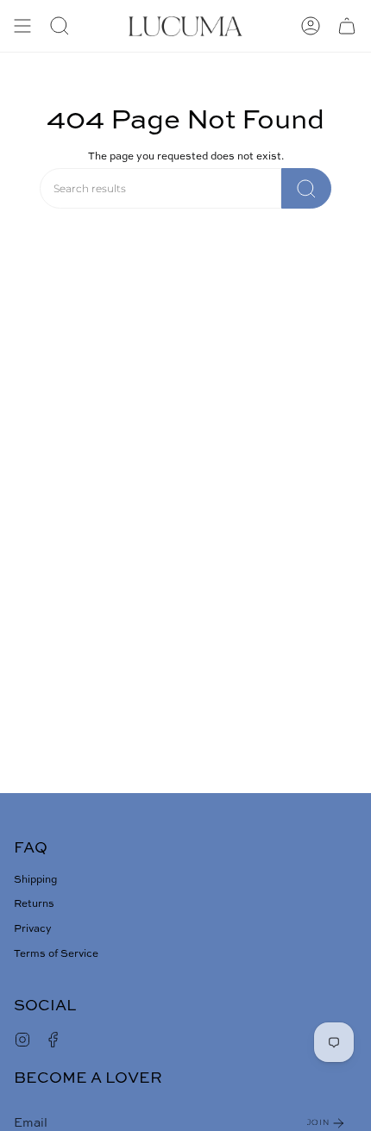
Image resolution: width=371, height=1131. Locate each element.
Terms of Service (56, 954)
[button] (59, 26)
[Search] (306, 188)
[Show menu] (22, 26)
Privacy (33, 929)
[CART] (346, 26)
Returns (34, 904)
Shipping (35, 880)
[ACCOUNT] (310, 26)
